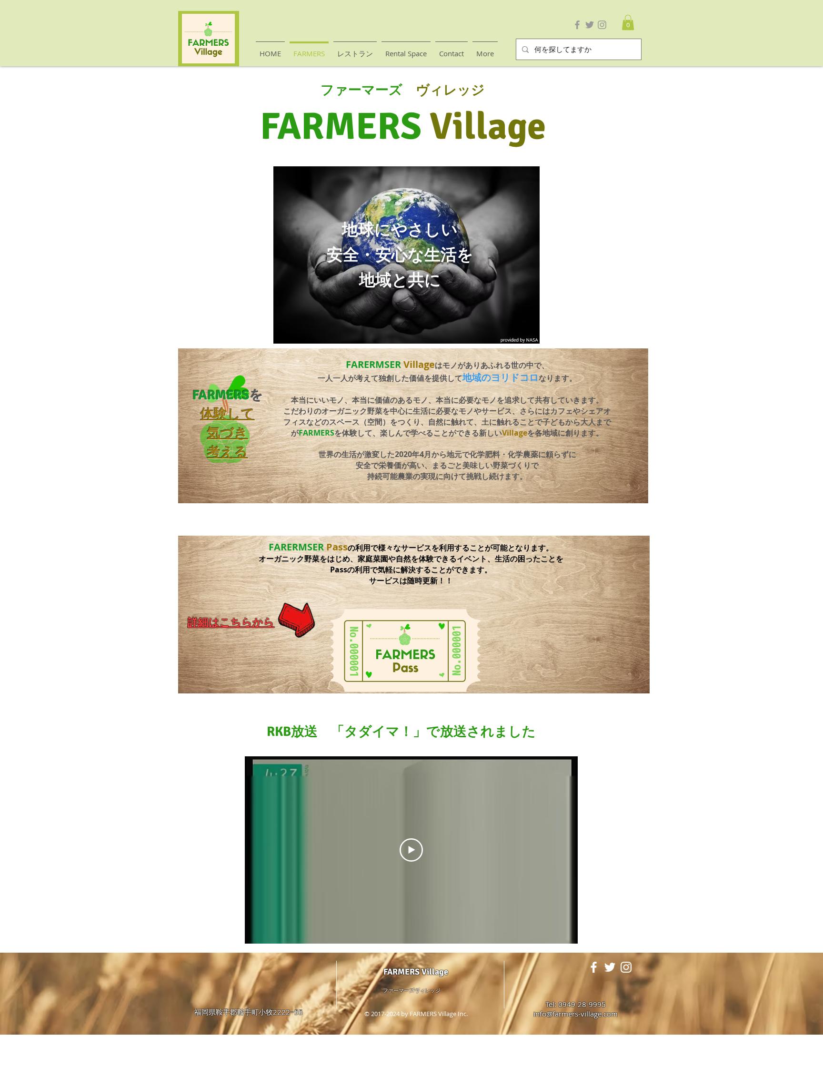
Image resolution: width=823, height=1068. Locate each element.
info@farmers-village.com (575, 1013)
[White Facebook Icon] (593, 967)
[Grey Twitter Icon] (589, 25)
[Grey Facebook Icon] (577, 25)
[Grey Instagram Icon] (602, 25)
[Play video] (411, 850)
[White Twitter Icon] (609, 967)
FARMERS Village (415, 971)
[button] (628, 22)
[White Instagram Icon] (626, 967)
